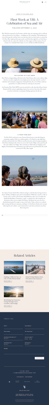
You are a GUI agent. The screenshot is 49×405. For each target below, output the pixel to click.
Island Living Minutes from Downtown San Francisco (34, 278)
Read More (7, 281)
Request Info (39, 358)
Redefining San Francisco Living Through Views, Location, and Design (12, 301)
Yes (27, 339)
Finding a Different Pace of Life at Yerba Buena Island (12, 278)
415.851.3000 (24, 371)
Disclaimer (27, 381)
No (31, 339)
